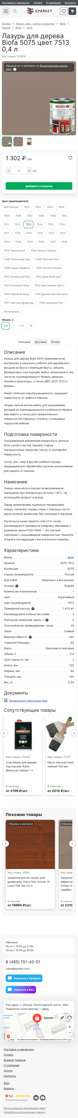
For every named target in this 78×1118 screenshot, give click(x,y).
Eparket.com (39, 11)
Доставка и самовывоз (16, 2)
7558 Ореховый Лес (51, 302)
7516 (62, 224)
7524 (18, 241)
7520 (40, 233)
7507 (30, 215)
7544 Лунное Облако (43, 250)
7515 (51, 224)
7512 (17, 224)
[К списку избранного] (64, 11)
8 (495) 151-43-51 (23, 962)
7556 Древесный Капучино (51, 294)
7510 (64, 215)
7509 (53, 215)
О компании (53, 2)
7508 (41, 215)
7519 (28, 233)
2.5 (22, 325)
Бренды (9, 1088)
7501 (27, 206)
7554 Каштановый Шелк (49, 285)
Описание (24, 341)
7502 (38, 206)
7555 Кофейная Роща (16, 294)
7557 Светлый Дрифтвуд (18, 302)
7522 (63, 233)
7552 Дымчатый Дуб (48, 276)
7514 (39, 224)
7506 (18, 215)
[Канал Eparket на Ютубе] (42, 1098)
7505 (7, 215)
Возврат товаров (15, 1060)
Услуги (8, 1070)
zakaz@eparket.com (17, 968)
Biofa (71, 557)
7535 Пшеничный (14, 250)
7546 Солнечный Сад (17, 259)
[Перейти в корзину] (72, 11)
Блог (7, 1083)
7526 (41, 241)
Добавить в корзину (39, 186)
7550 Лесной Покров (48, 267)
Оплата (38, 2)
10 (31, 325)
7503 (50, 206)
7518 (17, 233)
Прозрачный (11, 311)
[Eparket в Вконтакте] (36, 1098)
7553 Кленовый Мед (16, 285)
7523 (7, 241)
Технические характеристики (28, 700)
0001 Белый (11, 206)
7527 (53, 241)
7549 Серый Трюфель (17, 267)
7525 (30, 241)
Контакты (70, 2)
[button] (4, 733)
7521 (51, 233)
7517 (6, 233)
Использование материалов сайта (24, 1108)
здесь (45, 1008)
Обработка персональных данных (24, 1112)
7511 (6, 224)
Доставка (40, 341)
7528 (64, 241)
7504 (61, 206)
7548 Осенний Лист (47, 259)
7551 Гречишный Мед (17, 276)
